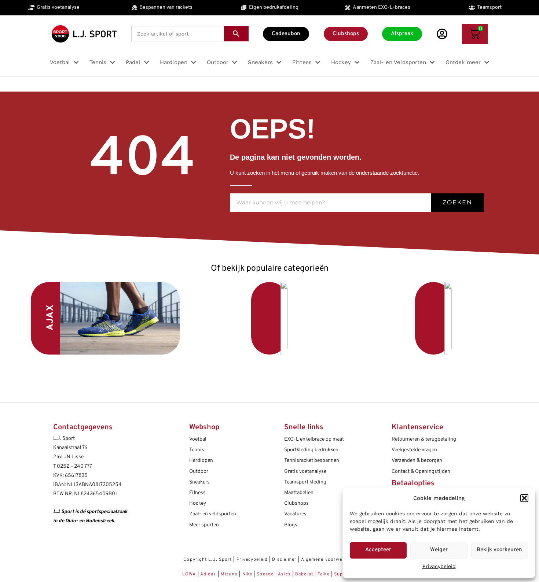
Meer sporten (204, 525)
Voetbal (216, 316)
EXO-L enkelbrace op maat (314, 439)
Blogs (290, 525)
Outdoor (198, 471)
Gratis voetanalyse (305, 471)
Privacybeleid (439, 566)
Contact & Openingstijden (421, 471)
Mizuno (230, 574)
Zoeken (457, 202)
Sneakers (199, 482)
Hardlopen (201, 460)
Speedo (265, 574)
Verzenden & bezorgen (417, 460)
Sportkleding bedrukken (311, 450)
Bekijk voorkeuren (499, 549)
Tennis (196, 450)
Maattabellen (299, 493)
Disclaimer (284, 560)
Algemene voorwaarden (328, 560)
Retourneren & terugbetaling (424, 439)
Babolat (304, 574)
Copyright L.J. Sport (207, 560)
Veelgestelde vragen (414, 450)
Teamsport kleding (305, 482)
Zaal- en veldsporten (212, 514)
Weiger (439, 549)
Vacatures (295, 514)
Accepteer (378, 549)
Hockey (197, 503)
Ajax (50, 317)
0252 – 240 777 (74, 466)
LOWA (190, 574)
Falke (324, 574)
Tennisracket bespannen (311, 460)
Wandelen (379, 318)
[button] (524, 498)
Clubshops (296, 503)
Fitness (197, 493)
